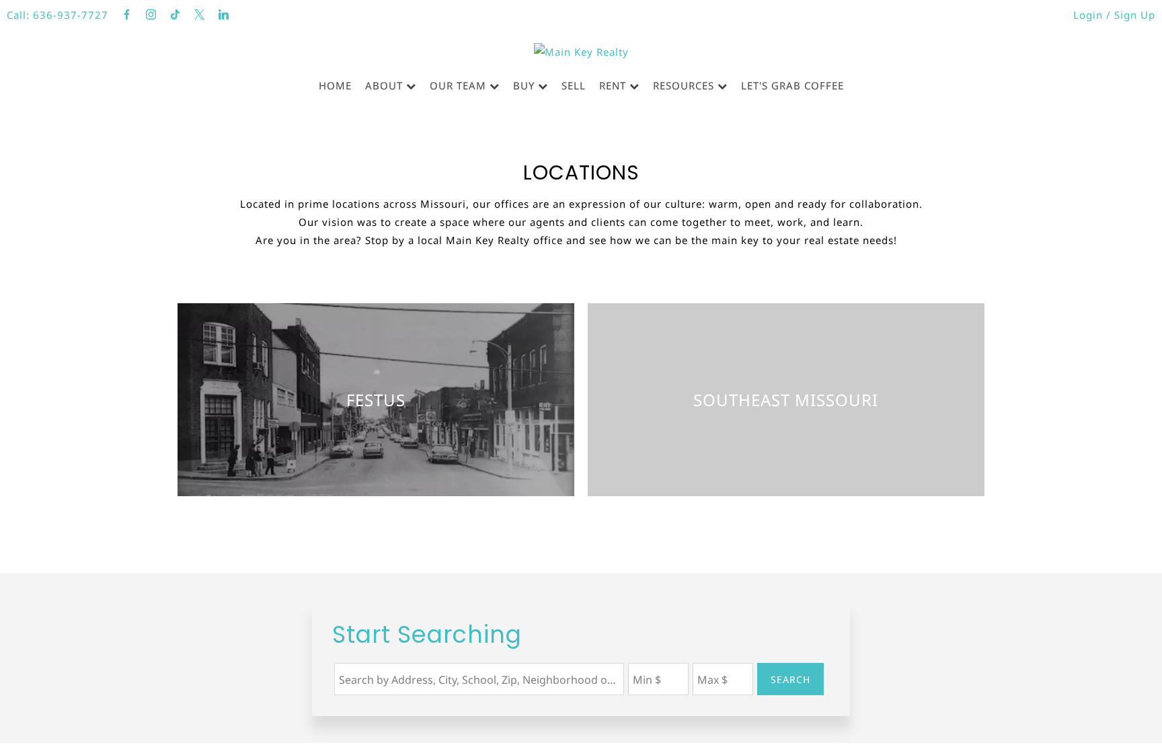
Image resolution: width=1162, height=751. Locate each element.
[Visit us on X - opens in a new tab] (199, 15)
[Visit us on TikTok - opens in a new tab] (175, 15)
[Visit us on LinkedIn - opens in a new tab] (224, 15)
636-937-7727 (70, 15)
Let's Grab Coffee (792, 85)
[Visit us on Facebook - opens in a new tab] (127, 15)
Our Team (458, 85)
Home (335, 85)
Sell (573, 85)
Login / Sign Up (1114, 15)
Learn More (376, 435)
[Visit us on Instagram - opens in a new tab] (151, 15)
